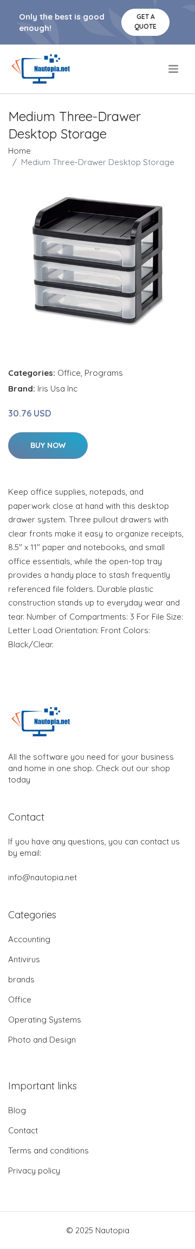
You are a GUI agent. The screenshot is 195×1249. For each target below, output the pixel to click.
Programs (103, 373)
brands (21, 979)
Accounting (29, 939)
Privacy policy (34, 1170)
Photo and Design (42, 1039)
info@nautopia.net (42, 877)
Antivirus (24, 959)
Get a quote (145, 21)
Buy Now (48, 445)
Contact (23, 1130)
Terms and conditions (48, 1150)
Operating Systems (44, 1019)
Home (19, 151)
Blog (17, 1110)
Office (69, 373)
